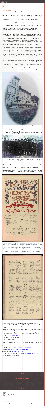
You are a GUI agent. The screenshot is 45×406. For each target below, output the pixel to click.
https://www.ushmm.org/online (26, 347)
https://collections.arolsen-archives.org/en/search (18, 349)
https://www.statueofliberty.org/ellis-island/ (32, 353)
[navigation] (44, 203)
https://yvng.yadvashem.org (17, 335)
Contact (22, 388)
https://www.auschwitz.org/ (19, 357)
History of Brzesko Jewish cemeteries (22, 378)
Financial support (22, 385)
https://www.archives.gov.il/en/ (17, 351)
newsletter (11, 401)
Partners (22, 383)
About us (22, 373)
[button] (42, 1)
